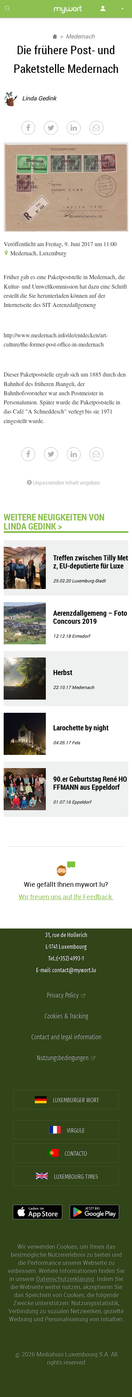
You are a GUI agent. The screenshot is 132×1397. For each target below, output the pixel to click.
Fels (76, 742)
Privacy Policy (63, 995)
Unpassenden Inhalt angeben (66, 482)
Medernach (80, 36)
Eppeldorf (81, 802)
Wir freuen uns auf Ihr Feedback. (66, 896)
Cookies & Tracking (66, 1016)
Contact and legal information (66, 1037)
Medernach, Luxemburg (37, 253)
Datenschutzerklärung (65, 1279)
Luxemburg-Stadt (89, 580)
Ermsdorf (81, 636)
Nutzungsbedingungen (63, 1058)
